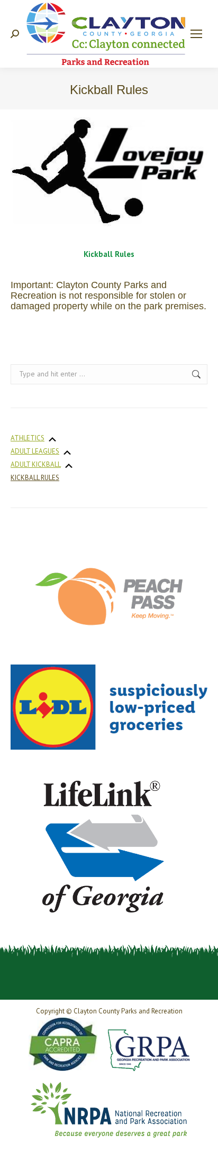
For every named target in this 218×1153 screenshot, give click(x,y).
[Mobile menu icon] (196, 34)
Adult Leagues (35, 451)
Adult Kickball (36, 464)
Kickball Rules (35, 477)
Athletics (27, 437)
